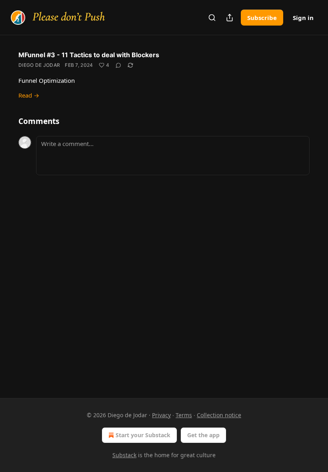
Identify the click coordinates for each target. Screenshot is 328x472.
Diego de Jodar (39, 65)
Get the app (203, 435)
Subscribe (262, 18)
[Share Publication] (230, 18)
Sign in (303, 18)
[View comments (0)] (118, 65)
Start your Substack (143, 435)
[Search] (212, 18)
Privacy (161, 415)
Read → (28, 95)
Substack (124, 455)
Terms (184, 415)
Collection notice (219, 415)
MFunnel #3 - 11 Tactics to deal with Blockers (88, 55)
